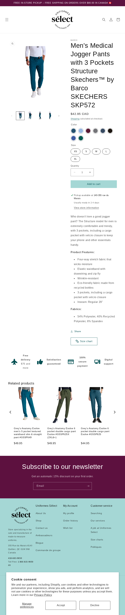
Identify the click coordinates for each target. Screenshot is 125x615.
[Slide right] (58, 115)
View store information (86, 207)
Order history (70, 520)
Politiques (96, 547)
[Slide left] (11, 115)
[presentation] (10, 412)
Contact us (42, 528)
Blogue (39, 543)
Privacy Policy (43, 595)
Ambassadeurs (44, 535)
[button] (6, 19)
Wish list (67, 528)
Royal (73, 138)
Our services (98, 520)
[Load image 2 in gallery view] (30, 116)
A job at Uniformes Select (101, 530)
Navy (103, 131)
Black (110, 131)
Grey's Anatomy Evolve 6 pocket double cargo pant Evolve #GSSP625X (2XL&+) (61, 433)
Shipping (75, 119)
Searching (96, 513)
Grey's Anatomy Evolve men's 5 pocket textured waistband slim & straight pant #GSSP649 (28, 433)
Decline (94, 605)
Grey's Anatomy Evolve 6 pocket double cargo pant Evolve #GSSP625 (95, 431)
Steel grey (95, 131)
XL (75, 158)
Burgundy (88, 131)
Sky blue (81, 131)
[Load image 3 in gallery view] (40, 116)
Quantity (75, 166)
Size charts (97, 539)
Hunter (81, 138)
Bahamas (73, 131)
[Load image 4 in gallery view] (50, 116)
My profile (68, 513)
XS (75, 151)
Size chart (86, 341)
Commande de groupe (48, 550)
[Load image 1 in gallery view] (20, 116)
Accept (61, 605)
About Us (41, 513)
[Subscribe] (88, 486)
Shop (38, 520)
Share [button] (77, 331)
